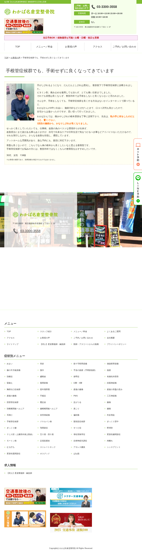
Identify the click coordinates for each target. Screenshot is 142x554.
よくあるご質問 (114, 331)
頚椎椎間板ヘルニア (15, 409)
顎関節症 (44, 428)
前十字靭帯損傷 (80, 364)
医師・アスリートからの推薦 (86, 344)
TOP (17, 46)
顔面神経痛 (112, 383)
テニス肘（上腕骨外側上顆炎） (20, 434)
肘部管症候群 (12, 402)
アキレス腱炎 (79, 447)
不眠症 (43, 396)
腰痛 (109, 409)
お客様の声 (71, 46)
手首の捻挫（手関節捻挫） (85, 370)
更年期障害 (45, 389)
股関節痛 (44, 383)
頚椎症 (10, 376)
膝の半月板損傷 (13, 370)
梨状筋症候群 (79, 421)
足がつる (77, 402)
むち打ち (11, 447)
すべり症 (77, 428)
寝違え (10, 383)
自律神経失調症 (80, 441)
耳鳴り (10, 415)
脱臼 (42, 370)
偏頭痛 (76, 415)
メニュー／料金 (44, 46)
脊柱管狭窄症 (79, 434)
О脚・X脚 (77, 383)
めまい (10, 364)
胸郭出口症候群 (13, 389)
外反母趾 (111, 415)
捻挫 (109, 370)
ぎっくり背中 (113, 421)
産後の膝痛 (12, 396)
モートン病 (12, 441)
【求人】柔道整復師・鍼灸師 (52, 344)
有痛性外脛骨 (113, 376)
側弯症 (76, 376)
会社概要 (111, 338)
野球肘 (110, 428)
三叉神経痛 (112, 396)
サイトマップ (12, 344)
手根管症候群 (12, 421)
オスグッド (45, 453)
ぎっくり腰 (12, 428)
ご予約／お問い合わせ (124, 46)
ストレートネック (48, 447)
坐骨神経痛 (45, 415)
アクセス (97, 46)
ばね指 (76, 453)
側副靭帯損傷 (113, 364)
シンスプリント (114, 447)
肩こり (76, 409)
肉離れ (110, 441)
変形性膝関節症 (114, 434)
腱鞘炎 (43, 376)
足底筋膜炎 (45, 441)
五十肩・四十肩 (47, 434)
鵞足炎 (43, 402)
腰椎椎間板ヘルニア (49, 409)
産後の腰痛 (78, 389)
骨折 (42, 364)
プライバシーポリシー (116, 344)
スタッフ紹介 (46, 331)
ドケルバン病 (46, 421)
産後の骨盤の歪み (114, 389)
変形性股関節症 (13, 453)
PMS (75, 396)
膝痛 (109, 402)
